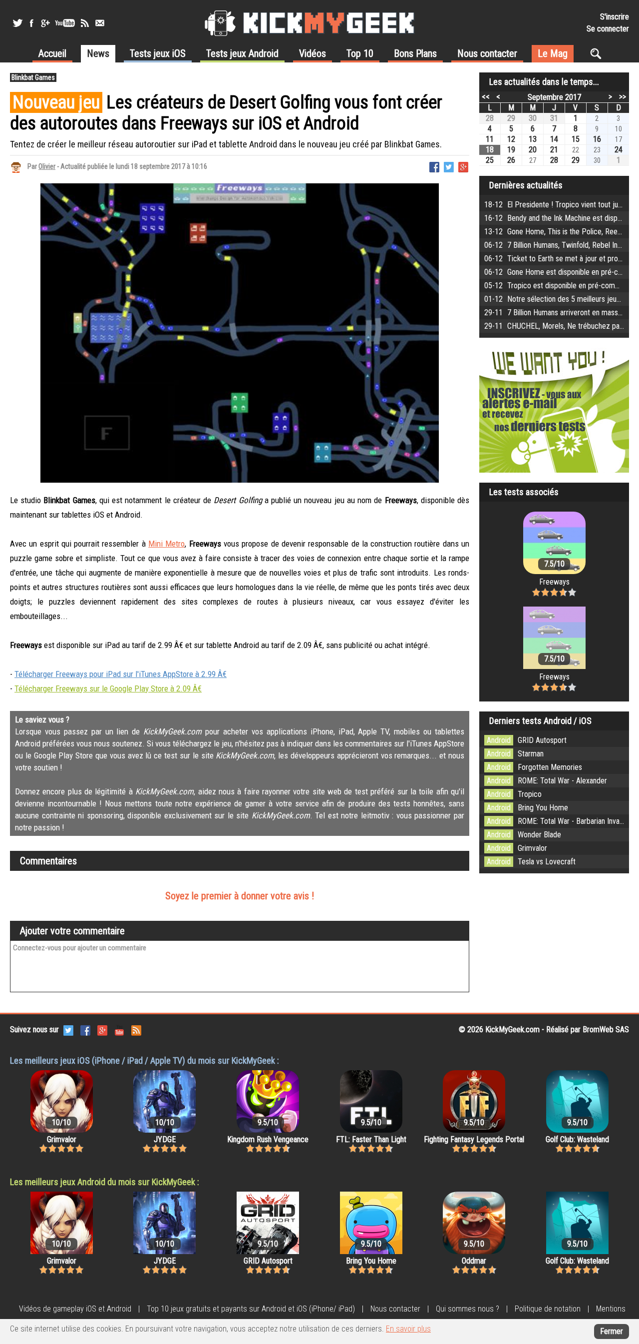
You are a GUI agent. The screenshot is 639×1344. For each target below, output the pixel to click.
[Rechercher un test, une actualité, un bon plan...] (598, 53)
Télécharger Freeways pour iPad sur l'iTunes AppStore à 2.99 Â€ (120, 674)
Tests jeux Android (242, 53)
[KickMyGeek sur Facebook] (31, 22)
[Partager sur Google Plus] (463, 166)
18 (490, 149)
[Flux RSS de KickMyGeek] (84, 22)
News (98, 53)
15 (576, 139)
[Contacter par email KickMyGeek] (99, 22)
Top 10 (359, 53)
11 (490, 139)
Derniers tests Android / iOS (540, 720)
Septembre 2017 (554, 97)
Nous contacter (487, 53)
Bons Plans (415, 53)
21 (554, 149)
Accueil (52, 53)
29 (511, 118)
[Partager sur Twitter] (449, 166)
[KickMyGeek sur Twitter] (17, 22)
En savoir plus (408, 1329)
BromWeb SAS (606, 1029)
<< (486, 96)
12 (511, 139)
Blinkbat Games (33, 77)
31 (554, 118)
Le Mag (553, 53)
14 (554, 139)
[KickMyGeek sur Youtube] (64, 22)
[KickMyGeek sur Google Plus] (44, 22)
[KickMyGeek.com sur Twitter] (68, 1029)
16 (597, 139)
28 (490, 118)
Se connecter (608, 28)
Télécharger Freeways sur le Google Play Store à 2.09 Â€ (108, 688)
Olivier (46, 166)
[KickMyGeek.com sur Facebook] (85, 1029)
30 (533, 118)
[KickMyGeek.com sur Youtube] (119, 1029)
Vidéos (312, 53)
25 (490, 160)
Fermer (611, 1331)
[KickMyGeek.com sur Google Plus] (102, 1029)
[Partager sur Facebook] (434, 166)
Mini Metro (166, 544)
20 (533, 149)
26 (511, 160)
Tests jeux (158, 53)
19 (511, 149)
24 (619, 149)
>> (622, 96)
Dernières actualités (526, 185)
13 (533, 139)
